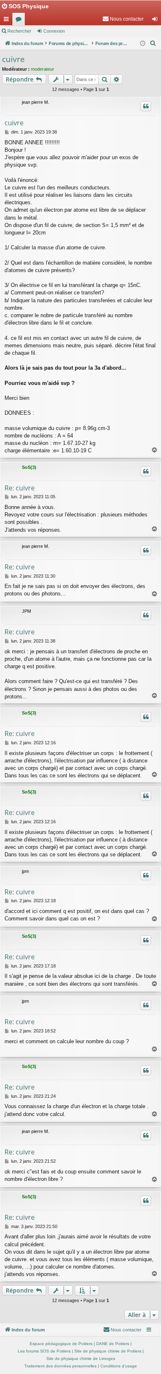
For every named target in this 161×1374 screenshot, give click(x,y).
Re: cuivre (20, 488)
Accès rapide (7, 20)
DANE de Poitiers (112, 1343)
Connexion (54, 31)
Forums (20, 20)
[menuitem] (123, 19)
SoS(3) (29, 467)
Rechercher (19, 31)
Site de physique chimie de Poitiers (107, 1351)
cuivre (13, 59)
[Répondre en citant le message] (145, 106)
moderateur (42, 69)
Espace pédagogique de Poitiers (61, 1343)
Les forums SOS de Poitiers (44, 1351)
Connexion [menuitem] (156, 20)
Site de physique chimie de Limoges (80, 1358)
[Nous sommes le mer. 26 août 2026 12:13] (142, 43)
